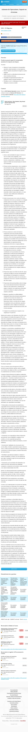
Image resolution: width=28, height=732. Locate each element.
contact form (8, 718)
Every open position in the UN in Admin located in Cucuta (13, 649)
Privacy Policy (5, 720)
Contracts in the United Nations (14, 701)
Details (24, 106)
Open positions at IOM (6, 30)
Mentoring (11, 4)
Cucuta (3, 33)
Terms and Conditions (14, 720)
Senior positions (14, 707)
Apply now (14, 569)
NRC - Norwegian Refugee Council (8, 631)
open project (19, 718)
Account (24, 4)
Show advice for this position (9, 40)
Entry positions (14, 704)
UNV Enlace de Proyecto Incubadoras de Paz (6, 642)
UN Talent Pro (8, 104)
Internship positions (14, 702)
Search (18, 4)
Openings (4, 4)
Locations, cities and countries (14, 698)
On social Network (14, 694)
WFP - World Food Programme (7, 644)
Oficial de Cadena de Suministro (8, 670)
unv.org (25, 619)
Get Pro (24, 1)
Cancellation (23, 720)
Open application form (8, 50)
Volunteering (3, 37)
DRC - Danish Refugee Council (7, 637)
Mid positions (14, 706)
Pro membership (14, 690)
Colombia (6, 632)
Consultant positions (14, 709)
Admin (9, 37)
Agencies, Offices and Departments (14, 696)
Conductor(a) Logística (6, 663)
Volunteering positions (14, 711)
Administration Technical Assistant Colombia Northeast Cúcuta (9, 629)
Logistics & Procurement (16, 37)
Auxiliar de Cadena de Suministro (9, 656)
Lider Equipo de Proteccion (7, 635)
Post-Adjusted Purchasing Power (14, 693)
